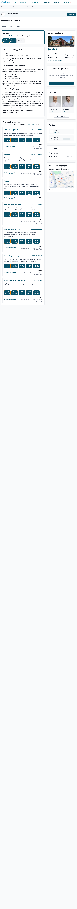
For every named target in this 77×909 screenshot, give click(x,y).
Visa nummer (66, 139)
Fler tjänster (18, 26)
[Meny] (74, 2)
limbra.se (56, 132)
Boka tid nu (71, 14)
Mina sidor (47, 2)
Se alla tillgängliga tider (10, 146)
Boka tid (4, 26)
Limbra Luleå (23, 6)
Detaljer (11, 26)
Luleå (16, 6)
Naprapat (10, 6)
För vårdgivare (57, 2)
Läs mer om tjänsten (36, 129)
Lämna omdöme (63, 83)
